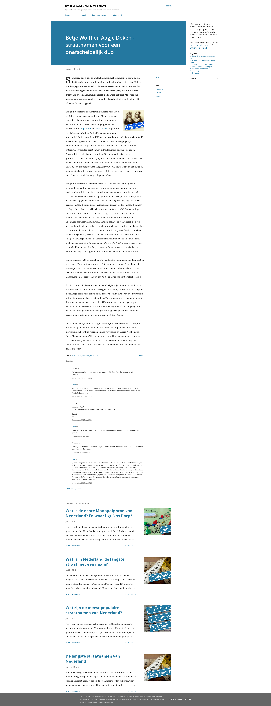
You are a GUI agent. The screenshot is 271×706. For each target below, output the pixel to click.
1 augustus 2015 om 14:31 (82, 378)
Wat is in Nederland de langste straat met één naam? (95, 562)
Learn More (175, 699)
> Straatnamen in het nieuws (202, 64)
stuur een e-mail (198, 47)
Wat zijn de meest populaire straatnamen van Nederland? (94, 610)
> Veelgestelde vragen (199, 69)
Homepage (69, 15)
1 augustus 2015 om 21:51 (82, 397)
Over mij (83, 15)
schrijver (158, 96)
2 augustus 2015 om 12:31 (82, 420)
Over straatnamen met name (86, 6)
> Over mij (194, 71)
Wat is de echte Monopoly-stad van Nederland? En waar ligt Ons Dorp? (99, 513)
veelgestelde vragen (200, 45)
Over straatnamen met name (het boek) (107, 15)
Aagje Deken (100, 128)
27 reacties (76, 546)
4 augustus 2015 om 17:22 (82, 452)
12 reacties (76, 643)
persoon (158, 93)
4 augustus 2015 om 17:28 (82, 483)
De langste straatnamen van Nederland (93, 659)
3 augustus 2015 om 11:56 (82, 436)
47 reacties (76, 594)
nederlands (159, 89)
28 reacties (76, 691)
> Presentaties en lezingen (201, 66)
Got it (188, 699)
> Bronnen (194, 73)
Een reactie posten (73, 488)
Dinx (74, 385)
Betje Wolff (85, 128)
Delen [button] (158, 77)
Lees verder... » (130, 546)
